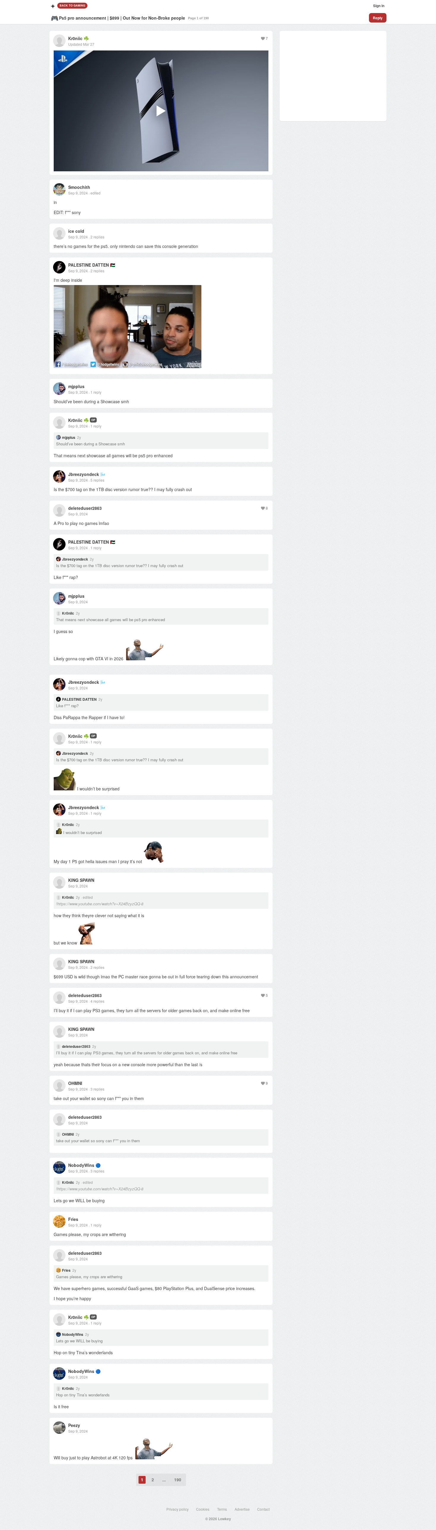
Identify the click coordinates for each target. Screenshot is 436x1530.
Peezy (74, 1425)
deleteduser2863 (85, 508)
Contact (263, 1509)
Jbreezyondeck (83, 474)
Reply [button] (378, 17)
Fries (73, 1219)
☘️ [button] (86, 38)
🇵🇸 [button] (112, 265)
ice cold (76, 231)
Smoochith (79, 187)
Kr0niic (75, 38)
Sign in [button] (378, 5)
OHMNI (75, 1083)
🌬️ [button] (102, 474)
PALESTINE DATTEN (88, 265)
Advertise (242, 1509)
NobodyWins (81, 1165)
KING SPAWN (81, 880)
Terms (222, 1509)
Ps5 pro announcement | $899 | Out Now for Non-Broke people (122, 18)
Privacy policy (177, 1509)
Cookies (202, 1509)
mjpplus (76, 386)
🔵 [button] (98, 1165)
